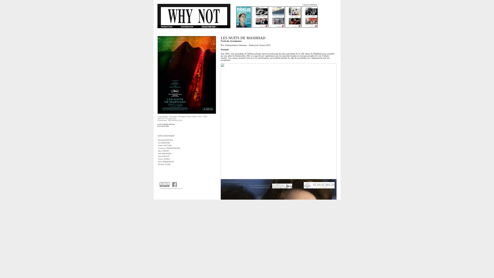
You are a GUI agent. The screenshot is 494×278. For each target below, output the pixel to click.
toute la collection (310, 5)
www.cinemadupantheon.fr (260, 187)
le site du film (164, 126)
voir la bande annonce (167, 124)
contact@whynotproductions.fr (171, 188)
